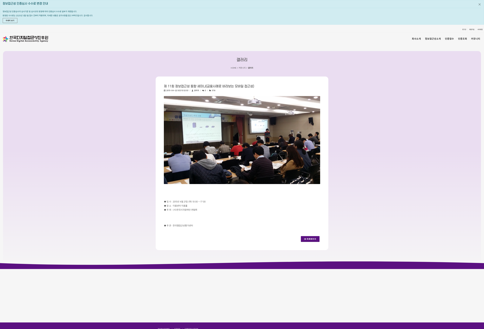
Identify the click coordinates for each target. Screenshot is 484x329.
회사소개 (416, 38)
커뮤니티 (475, 38)
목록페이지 (311, 239)
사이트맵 (479, 29)
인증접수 (449, 38)
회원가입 (471, 29)
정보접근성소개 (433, 38)
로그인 (464, 29)
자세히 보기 (10, 20)
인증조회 (462, 38)
